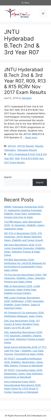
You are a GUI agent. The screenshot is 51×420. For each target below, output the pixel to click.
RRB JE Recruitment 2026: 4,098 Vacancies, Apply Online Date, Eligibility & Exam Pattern (22, 290)
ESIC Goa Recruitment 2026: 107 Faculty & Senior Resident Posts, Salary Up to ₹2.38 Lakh (22, 324)
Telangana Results (27, 150)
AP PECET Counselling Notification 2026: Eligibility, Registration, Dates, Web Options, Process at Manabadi (23, 362)
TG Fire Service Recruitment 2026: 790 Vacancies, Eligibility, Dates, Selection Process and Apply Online (25, 278)
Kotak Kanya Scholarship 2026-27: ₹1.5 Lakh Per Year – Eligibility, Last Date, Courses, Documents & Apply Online (25, 350)
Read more (31, 137)
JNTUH (12, 146)
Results (39, 146)
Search (8, 177)
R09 (17, 158)
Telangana (10, 150)
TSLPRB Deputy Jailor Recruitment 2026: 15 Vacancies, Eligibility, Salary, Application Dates (24, 225)
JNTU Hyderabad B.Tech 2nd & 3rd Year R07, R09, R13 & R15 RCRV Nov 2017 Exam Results (25, 81)
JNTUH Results (25, 146)
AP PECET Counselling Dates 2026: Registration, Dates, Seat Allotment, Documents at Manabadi (23, 373)
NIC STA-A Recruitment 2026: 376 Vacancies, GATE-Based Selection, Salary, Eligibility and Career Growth (23, 237)
